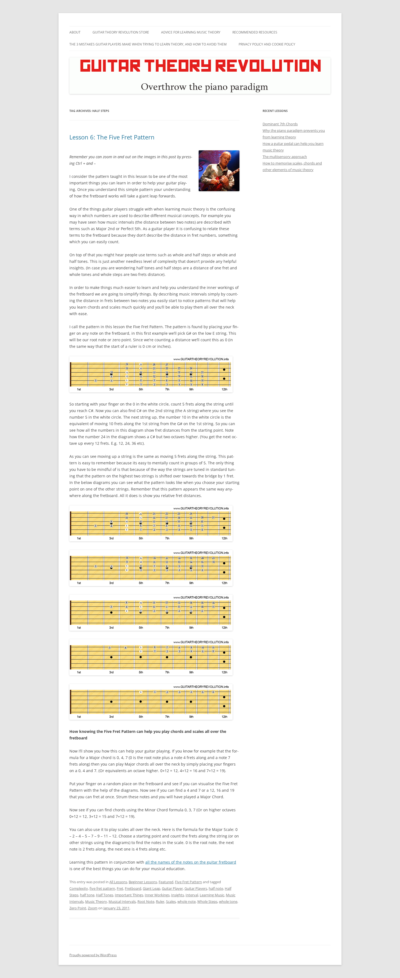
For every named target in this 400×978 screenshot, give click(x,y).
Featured (166, 881)
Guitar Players (195, 888)
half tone (87, 894)
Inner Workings (157, 894)
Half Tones (104, 894)
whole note (186, 901)
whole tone (228, 901)
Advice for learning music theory (190, 32)
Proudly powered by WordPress (93, 955)
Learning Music (212, 894)
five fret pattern (102, 888)
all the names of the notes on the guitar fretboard (190, 862)
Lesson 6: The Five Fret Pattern (112, 137)
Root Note (145, 901)
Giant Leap (151, 888)
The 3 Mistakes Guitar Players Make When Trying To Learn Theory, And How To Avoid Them (148, 44)
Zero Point (77, 908)
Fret (120, 888)
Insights (177, 894)
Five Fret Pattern (188, 881)
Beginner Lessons (143, 881)
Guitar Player (172, 888)
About (75, 32)
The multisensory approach (285, 156)
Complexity (78, 888)
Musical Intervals (122, 901)
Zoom (92, 908)
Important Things (129, 894)
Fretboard (133, 888)
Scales (171, 901)
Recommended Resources (254, 32)
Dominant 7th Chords (280, 123)
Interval (192, 894)
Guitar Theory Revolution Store (121, 32)
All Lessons (118, 881)
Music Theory (96, 901)
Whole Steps (207, 901)
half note (216, 888)
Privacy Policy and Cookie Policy (267, 44)
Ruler (160, 901)
